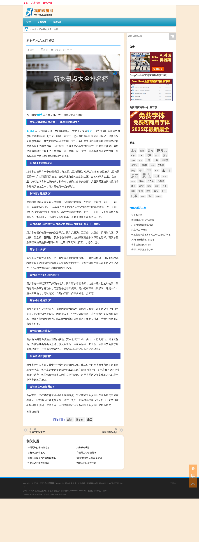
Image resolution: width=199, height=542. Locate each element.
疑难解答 (102, 483)
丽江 (142, 150)
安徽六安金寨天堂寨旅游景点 (42, 457)
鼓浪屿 (158, 196)
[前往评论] (192, 475)
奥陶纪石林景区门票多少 (143, 239)
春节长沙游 (136, 214)
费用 (140, 190)
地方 (140, 160)
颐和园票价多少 (109, 432)
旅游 (34, 29)
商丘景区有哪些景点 (86, 452)
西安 (141, 186)
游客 (141, 181)
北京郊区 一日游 (139, 229)
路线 (148, 191)
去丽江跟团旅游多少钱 (142, 249)
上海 (133, 150)
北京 (148, 155)
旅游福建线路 (83, 447)
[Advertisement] (93, 520)
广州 (156, 160)
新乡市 (30, 131)
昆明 (149, 170)
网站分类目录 (70, 483)
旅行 (133, 170)
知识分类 (47, 2)
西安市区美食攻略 (36, 452)
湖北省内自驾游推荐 (86, 462)
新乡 (40, 115)
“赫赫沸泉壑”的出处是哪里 (89, 457)
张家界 (165, 160)
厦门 (165, 155)
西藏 (157, 186)
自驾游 (161, 181)
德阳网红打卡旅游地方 (38, 447)
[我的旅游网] (39, 6)
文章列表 (35, 2)
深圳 (133, 181)
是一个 (166, 170)
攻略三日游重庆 (37, 432)
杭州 (157, 176)
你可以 (162, 149)
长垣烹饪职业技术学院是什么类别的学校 (151, 234)
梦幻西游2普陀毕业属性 (142, 219)
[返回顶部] (192, 483)
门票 (134, 195)
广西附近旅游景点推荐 (142, 224)
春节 (156, 170)
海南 (164, 176)
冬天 (140, 155)
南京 (157, 155)
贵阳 (133, 191)
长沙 (164, 191)
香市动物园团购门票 (141, 244)
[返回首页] (192, 468)
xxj (36, 50)
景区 (90, 131)
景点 (146, 175)
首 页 (25, 2)
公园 (133, 155)
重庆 (156, 190)
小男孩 (173, 482)
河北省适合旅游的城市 (38, 462)
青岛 (143, 196)
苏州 (133, 186)
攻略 (152, 165)
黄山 (150, 196)
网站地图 (94, 483)
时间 (141, 170)
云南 (150, 150)
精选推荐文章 (83, 483)
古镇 (133, 160)
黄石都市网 (32, 411)
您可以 (134, 165)
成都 (144, 165)
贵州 (164, 186)
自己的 (150, 181)
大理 (148, 160)
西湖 (149, 186)
